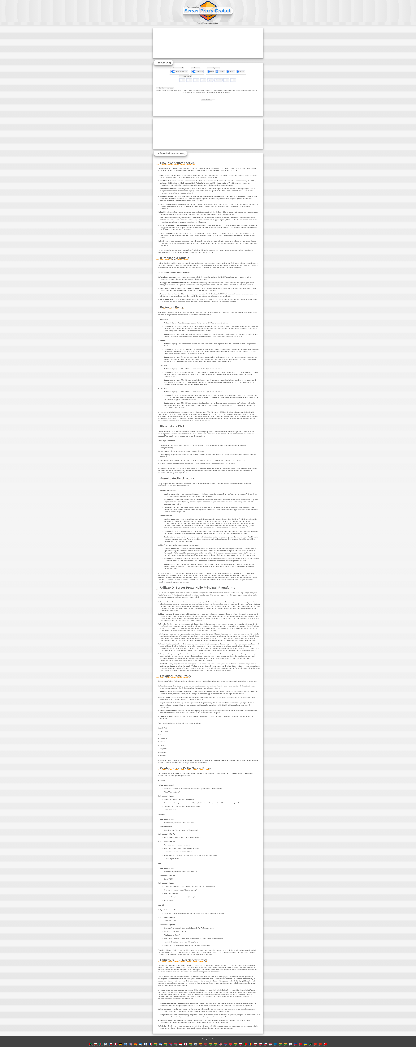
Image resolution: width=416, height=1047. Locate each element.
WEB (212, 71)
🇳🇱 (225, 1044)
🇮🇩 (180, 1044)
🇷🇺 (255, 1044)
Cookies (211, 1039)
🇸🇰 (260, 1044)
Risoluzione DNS (181, 71)
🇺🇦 (305, 1044)
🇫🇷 (150, 1044)
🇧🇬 (96, 1044)
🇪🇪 (140, 1044)
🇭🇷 (170, 1044)
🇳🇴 (230, 1044)
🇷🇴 (250, 1044)
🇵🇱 (240, 1044)
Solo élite (200, 71)
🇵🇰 (310, 1044)
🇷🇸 (270, 1044)
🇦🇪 (91, 1044)
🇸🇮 (265, 1044)
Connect (221, 71)
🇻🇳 (315, 1044)
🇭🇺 (175, 1044)
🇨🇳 (320, 1044)
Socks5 (241, 71)
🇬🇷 (125, 1044)
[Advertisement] (208, 43)
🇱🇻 (205, 1044)
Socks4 (231, 71)
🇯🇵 (185, 1044)
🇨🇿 (110, 1044)
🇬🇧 (130, 1044)
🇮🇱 (160, 1044)
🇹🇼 (325, 1044)
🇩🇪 (120, 1044)
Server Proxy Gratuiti (208, 10)
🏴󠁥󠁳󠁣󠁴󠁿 (105, 1044)
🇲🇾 (220, 1044)
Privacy (204, 1039)
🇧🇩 (100, 1044)
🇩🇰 (115, 1044)
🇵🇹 (245, 1044)
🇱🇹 (200, 1044)
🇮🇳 (155, 1044)
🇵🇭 (295, 1044)
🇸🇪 (275, 1044)
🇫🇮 (145, 1044)
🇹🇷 (300, 1044)
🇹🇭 (290, 1044)
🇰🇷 (195, 1044)
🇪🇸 (135, 1044)
